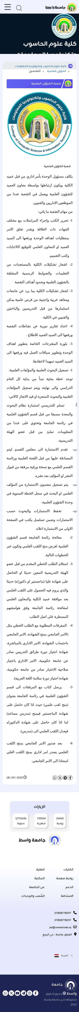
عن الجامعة (37, 887)
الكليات (68, 869)
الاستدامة (67, 896)
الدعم (69, 887)
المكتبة (39, 878)
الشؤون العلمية (57, 71)
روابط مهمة (64, 878)
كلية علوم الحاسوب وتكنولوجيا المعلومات (41, 66)
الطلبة (40, 869)
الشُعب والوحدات (33, 896)
